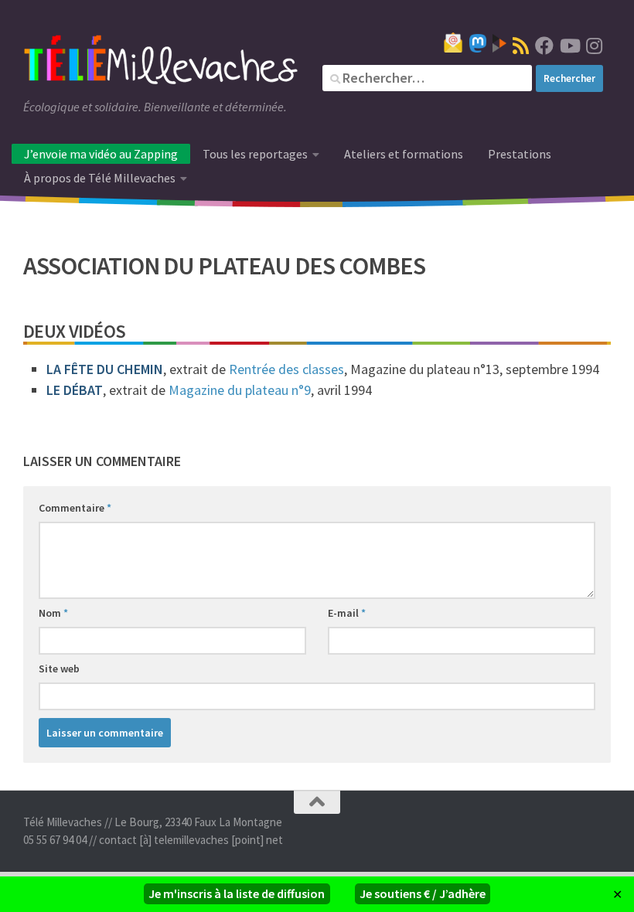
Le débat (74, 390)
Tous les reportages (255, 154)
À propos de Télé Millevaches (100, 177)
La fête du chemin (104, 369)
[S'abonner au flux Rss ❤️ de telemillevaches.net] (521, 45)
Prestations (519, 154)
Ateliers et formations (403, 154)
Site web (59, 668)
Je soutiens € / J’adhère (423, 893)
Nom (53, 613)
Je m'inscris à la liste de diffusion (236, 893)
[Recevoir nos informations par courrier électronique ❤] (453, 42)
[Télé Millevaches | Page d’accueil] (160, 62)
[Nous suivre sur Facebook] (544, 45)
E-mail (347, 613)
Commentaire (75, 508)
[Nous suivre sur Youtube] (569, 45)
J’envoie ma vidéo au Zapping (101, 154)
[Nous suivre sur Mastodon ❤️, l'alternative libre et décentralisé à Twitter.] (477, 43)
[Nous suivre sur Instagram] (594, 45)
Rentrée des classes (286, 369)
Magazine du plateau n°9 (240, 390)
